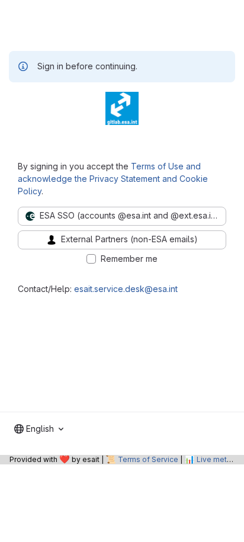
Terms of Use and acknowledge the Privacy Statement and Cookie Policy (113, 178)
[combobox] (39, 429)
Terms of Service (148, 459)
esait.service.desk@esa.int (126, 289)
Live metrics (218, 459)
